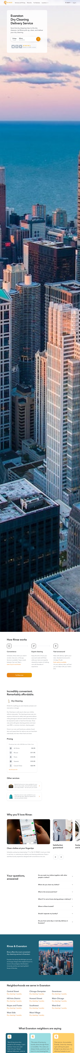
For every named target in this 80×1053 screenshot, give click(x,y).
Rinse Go (29, 2)
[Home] (8, 3)
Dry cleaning (11, 994)
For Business (37, 2)
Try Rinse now (19, 675)
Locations (44, 2)
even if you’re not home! (14, 664)
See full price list (13, 769)
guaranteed (13, 858)
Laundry (19, 994)
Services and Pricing (20, 2)
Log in (74, 2)
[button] (59, 660)
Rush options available (59, 662)
